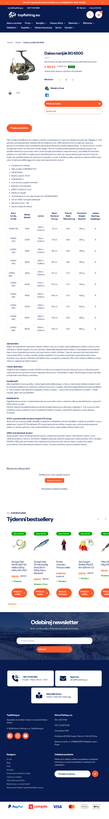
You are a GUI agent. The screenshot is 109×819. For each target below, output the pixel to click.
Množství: (48, 79)
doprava (59, 71)
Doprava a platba (14, 777)
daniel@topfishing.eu (15, 8)
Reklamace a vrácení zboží (18, 784)
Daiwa (18, 42)
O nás (9, 759)
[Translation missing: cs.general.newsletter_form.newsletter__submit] (95, 774)
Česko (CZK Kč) (95, 8)
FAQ (8, 766)
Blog (9, 762)
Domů (10, 42)
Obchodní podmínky (16, 780)
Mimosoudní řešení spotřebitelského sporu (25, 787)
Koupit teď (51, 111)
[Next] (102, 2)
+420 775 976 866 (33, 8)
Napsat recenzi (54, 480)
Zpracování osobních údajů (18, 773)
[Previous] (6, 2)
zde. (69, 697)
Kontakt (10, 770)
